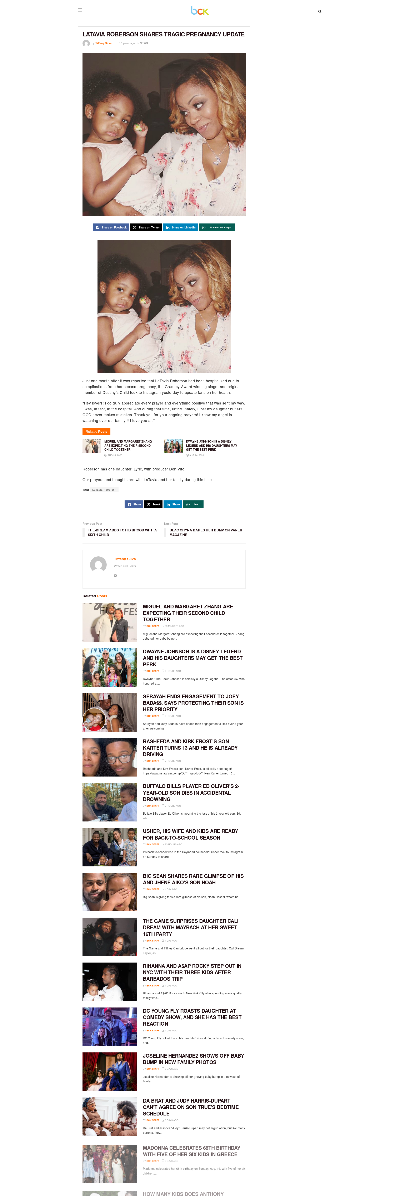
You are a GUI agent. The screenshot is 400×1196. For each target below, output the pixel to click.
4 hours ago (172, 670)
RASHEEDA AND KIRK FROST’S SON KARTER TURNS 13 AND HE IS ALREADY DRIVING (190, 748)
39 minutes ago (174, 626)
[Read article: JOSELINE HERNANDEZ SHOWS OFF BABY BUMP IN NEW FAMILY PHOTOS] (109, 1071)
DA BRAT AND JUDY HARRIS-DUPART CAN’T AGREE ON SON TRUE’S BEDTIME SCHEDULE (191, 1107)
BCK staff (152, 626)
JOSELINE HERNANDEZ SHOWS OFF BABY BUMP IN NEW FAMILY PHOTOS (193, 1059)
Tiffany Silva (103, 43)
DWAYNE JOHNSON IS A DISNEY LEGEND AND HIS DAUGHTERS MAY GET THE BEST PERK (193, 658)
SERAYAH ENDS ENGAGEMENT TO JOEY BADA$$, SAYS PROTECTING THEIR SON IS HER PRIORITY (193, 703)
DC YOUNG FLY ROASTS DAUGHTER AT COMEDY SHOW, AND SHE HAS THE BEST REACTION (192, 1017)
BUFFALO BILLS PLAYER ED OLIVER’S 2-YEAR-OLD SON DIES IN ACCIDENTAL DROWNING (191, 792)
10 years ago (127, 43)
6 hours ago (172, 715)
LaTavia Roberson (104, 489)
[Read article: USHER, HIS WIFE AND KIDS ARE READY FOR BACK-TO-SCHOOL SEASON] (109, 847)
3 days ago (171, 1120)
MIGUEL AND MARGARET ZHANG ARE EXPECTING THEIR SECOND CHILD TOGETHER (188, 613)
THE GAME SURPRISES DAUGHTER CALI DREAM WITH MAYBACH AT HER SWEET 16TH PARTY (191, 927)
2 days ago (171, 1068)
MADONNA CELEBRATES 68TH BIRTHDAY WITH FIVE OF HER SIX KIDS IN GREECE (191, 1148)
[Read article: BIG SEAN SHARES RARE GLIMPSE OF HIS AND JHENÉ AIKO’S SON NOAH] (109, 892)
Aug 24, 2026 (114, 455)
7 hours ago (172, 760)
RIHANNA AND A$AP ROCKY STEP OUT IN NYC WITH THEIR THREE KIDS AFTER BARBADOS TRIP (192, 972)
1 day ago (170, 889)
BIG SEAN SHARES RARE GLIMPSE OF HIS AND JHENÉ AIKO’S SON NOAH (193, 879)
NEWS (144, 43)
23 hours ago (173, 844)
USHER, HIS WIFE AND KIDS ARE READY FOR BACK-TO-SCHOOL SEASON (190, 834)
